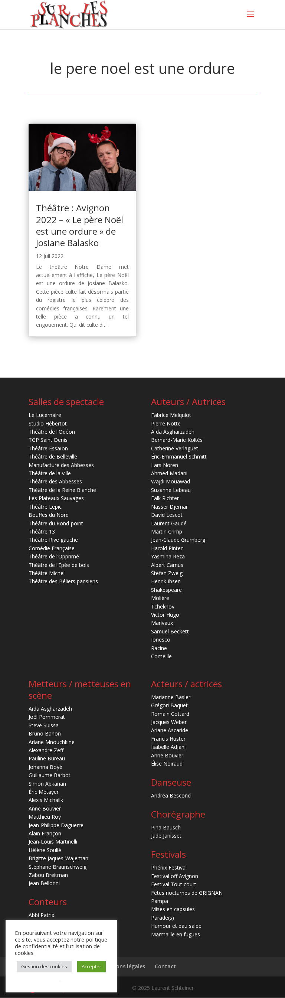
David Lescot (167, 514)
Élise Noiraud (167, 763)
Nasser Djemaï (169, 506)
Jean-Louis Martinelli (53, 841)
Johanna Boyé (45, 766)
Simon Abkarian (47, 783)
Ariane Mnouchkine (52, 742)
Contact (165, 966)
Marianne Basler (170, 697)
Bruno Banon (45, 733)
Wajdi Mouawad (170, 481)
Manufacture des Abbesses (61, 465)
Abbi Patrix (41, 915)
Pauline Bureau (47, 758)
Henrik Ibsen (166, 581)
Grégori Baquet (169, 705)
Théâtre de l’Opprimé (54, 556)
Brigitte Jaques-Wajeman (58, 858)
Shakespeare (166, 589)
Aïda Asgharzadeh (172, 431)
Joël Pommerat (47, 716)
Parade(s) (162, 917)
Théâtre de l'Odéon (52, 431)
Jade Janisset (166, 835)
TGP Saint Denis (48, 439)
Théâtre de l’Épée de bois (59, 564)
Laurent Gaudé (169, 523)
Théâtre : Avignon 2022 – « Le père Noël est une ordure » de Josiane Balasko (79, 225)
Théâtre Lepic (45, 506)
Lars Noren (164, 465)
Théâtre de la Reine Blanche (62, 489)
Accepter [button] (91, 966)
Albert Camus (167, 564)
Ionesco (160, 639)
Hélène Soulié (45, 850)
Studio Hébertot (48, 423)
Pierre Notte (166, 423)
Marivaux (162, 622)
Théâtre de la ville (50, 473)
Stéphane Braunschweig (57, 866)
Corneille (161, 656)
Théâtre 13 (42, 531)
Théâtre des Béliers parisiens (63, 581)
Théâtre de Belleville (53, 456)
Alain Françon (45, 833)
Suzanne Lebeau (171, 489)
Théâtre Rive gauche (53, 539)
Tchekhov (162, 606)
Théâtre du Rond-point (56, 523)
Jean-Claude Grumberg (178, 539)
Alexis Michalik (46, 799)
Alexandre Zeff (46, 750)
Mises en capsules (173, 909)
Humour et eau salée (176, 925)
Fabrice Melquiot (171, 414)
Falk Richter (165, 498)
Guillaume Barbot (50, 775)
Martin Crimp (166, 531)
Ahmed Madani (169, 473)
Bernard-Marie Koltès (177, 439)
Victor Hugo (165, 614)
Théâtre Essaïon (48, 448)
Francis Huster (168, 738)
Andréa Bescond (171, 795)
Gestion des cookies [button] (44, 966)
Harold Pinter (167, 548)
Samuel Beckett (170, 631)
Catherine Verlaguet (174, 448)
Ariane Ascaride (169, 730)
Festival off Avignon (174, 876)
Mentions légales (123, 966)
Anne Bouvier (45, 808)
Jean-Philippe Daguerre (56, 825)
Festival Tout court (173, 884)
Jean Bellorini (44, 883)
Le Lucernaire (45, 414)
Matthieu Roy (45, 816)
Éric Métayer (44, 791)
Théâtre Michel (47, 573)
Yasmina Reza (168, 556)
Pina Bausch (166, 827)
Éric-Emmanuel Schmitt (179, 456)
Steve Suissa (44, 725)
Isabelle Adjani (168, 746)
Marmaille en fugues (175, 934)
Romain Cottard (170, 713)
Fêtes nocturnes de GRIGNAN (187, 892)
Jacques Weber (169, 721)
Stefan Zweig (167, 573)
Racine (159, 648)
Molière (160, 597)
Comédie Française (52, 548)
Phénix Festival (169, 867)
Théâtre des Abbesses (55, 481)
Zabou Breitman (48, 874)
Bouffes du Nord (49, 514)
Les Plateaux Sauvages (56, 498)
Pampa (159, 900)
